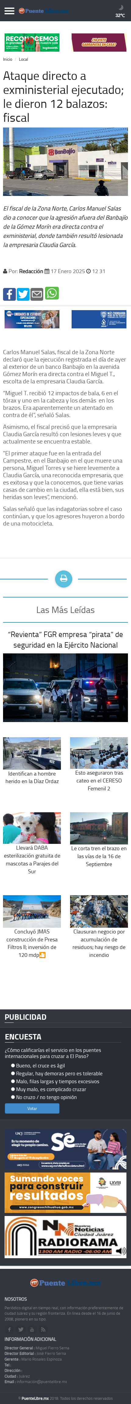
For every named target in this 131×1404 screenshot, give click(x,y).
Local (23, 59)
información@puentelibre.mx (36, 1381)
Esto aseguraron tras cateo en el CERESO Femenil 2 (99, 780)
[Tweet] (23, 293)
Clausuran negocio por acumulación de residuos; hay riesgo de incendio (99, 943)
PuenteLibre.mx (36, 1398)
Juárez (17, 1376)
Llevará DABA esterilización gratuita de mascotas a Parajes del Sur (32, 859)
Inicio (7, 59)
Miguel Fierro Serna (37, 1348)
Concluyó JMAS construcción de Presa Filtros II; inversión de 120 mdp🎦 (32, 943)
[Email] (36, 293)
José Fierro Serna (35, 1353)
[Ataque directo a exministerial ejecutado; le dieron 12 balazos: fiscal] (9, 293)
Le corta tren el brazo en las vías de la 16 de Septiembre (99, 855)
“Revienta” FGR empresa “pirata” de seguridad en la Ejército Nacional (65, 639)
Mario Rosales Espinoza (33, 1359)
